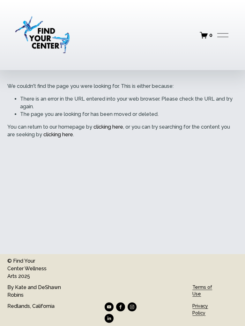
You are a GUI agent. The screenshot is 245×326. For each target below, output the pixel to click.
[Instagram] (132, 306)
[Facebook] (120, 306)
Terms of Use (202, 290)
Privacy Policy (200, 309)
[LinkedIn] (109, 318)
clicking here (108, 127)
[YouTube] (109, 306)
